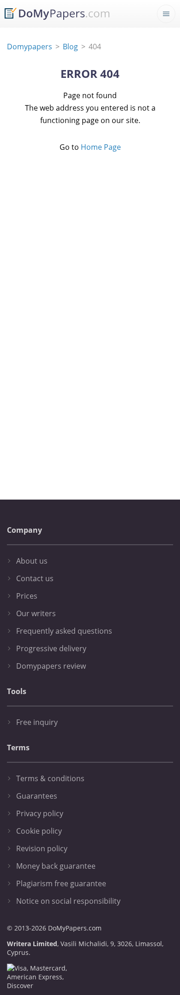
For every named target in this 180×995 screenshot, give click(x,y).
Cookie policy (39, 831)
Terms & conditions (50, 778)
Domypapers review (51, 666)
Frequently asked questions (64, 631)
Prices (26, 596)
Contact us (35, 578)
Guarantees (36, 796)
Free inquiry (37, 722)
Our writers (36, 613)
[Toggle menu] (166, 14)
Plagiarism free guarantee (61, 883)
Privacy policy (39, 813)
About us (32, 561)
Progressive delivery (51, 648)
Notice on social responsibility (68, 901)
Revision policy (41, 848)
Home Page (101, 147)
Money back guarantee (56, 866)
